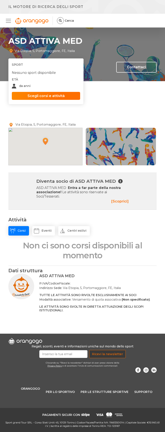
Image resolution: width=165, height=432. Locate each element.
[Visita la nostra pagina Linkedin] (154, 370)
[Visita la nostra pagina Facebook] (138, 370)
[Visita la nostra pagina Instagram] (146, 370)
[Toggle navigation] (9, 21)
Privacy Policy (54, 365)
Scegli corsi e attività (46, 96)
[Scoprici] (120, 201)
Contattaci (136, 67)
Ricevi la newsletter (107, 354)
